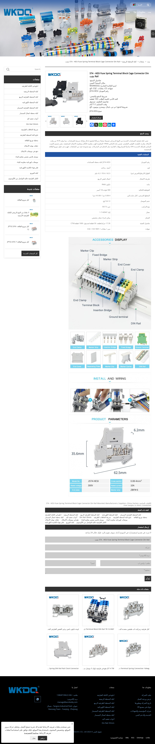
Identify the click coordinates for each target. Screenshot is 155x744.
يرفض (42, 738)
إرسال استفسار (96, 118)
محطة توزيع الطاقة (31, 140)
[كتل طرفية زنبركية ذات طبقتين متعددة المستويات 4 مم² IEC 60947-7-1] (133, 609)
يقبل (33, 738)
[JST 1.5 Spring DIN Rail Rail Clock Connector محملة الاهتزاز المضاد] (62, 648)
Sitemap (140, 738)
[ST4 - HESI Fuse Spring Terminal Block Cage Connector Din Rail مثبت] (53, 121)
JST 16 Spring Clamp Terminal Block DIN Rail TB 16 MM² (97, 629)
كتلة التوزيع (34, 173)
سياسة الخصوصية (116, 738)
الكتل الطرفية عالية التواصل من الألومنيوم (23, 178)
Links (148, 738)
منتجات (141, 61)
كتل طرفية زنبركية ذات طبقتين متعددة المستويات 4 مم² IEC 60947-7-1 (132, 629)
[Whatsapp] (38, 699)
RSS (132, 738)
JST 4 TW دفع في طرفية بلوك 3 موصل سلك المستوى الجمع (97, 668)
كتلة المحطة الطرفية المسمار (27, 108)
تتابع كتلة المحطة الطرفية (29, 135)
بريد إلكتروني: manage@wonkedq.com (67, 700)
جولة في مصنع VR (144, 707)
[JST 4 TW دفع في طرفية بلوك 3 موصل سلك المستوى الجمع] (98, 648)
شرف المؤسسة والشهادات (140, 711)
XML (127, 738)
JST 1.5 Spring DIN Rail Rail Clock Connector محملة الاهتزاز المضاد (62, 668)
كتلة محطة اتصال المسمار (29, 113)
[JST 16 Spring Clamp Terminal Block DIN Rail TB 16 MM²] (98, 609)
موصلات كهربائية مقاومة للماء (27, 162)
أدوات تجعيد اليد (32, 118)
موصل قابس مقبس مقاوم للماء (27, 157)
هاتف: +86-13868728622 (67, 695)
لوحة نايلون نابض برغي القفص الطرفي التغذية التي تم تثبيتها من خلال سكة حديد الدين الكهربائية (62, 629)
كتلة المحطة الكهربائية (30, 102)
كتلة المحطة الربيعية (129, 61)
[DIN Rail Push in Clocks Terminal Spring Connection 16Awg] (133, 648)
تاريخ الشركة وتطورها (143, 703)
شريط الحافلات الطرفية (29, 129)
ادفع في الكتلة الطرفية (30, 86)
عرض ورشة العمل (144, 699)
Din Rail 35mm (32, 124)
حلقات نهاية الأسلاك (31, 146)
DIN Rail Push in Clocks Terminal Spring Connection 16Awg (132, 668)
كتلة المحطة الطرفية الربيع (28, 97)
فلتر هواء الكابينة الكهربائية (28, 167)
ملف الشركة (146, 695)
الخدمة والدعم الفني (143, 715)
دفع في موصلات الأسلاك (29, 151)
